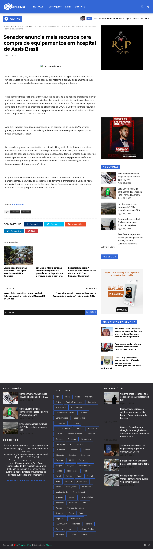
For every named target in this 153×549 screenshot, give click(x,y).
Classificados (79, 418)
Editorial (87, 449)
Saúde (82, 513)
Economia (74, 449)
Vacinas (72, 534)
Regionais (60, 513)
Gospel (90, 476)
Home (6, 27)
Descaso (59, 439)
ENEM (71, 460)
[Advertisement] (122, 94)
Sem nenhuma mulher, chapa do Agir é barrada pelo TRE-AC (114, 18)
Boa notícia (16, 27)
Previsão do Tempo (75, 508)
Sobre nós (12, 480)
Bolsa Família (76, 407)
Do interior (29, 27)
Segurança (60, 518)
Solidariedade (76, 518)
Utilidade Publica (87, 529)
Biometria (92, 402)
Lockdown (86, 486)
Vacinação (60, 534)
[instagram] (149, 545)
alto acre (89, 397)
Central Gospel (62, 418)
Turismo (59, 529)
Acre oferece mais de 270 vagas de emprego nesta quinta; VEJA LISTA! (132, 448)
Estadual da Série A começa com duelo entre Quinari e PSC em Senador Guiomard (82, 272)
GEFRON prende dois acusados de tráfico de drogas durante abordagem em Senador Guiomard (120, 362)
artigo (58, 402)
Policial (85, 502)
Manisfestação (62, 492)
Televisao (76, 524)
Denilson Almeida (74, 433)
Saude (71, 513)
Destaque (72, 439)
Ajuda (67, 397)
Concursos (74, 423)
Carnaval (83, 412)
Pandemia (60, 502)
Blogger (49, 545)
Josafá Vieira (82, 481)
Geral (79, 476)
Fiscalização (72, 471)
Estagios (70, 465)
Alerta (77, 397)
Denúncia (91, 433)
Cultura (59, 433)
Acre (67, 7)
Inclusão (68, 481)
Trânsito (88, 524)
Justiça (58, 486)
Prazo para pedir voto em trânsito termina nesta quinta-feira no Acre (128, 346)
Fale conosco (38, 480)
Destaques (55, 7)
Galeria (69, 476)
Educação (60, 455)
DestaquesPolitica (63, 444)
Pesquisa (73, 502)
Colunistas (60, 423)
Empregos (85, 455)
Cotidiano (79, 428)
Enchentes (60, 460)
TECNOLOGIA (61, 524)
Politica (59, 508)
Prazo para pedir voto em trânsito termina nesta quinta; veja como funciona (134, 479)
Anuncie (24, 480)
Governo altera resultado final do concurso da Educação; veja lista (129, 222)
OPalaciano (18, 204)
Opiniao (71, 497)
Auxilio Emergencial (74, 402)
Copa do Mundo (63, 428)
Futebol (86, 471)
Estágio (59, 465)
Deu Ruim (80, 444)
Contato (80, 7)
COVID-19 (92, 428)
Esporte (82, 460)
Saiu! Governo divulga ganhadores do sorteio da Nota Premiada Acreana (130, 192)
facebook (91, 312)
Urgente (71, 529)
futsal (58, 476)
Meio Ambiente (79, 492)
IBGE (58, 481)
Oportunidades (86, 497)
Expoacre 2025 (85, 465)
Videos (84, 534)
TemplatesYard (25, 545)
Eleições (72, 455)
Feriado (59, 471)
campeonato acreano (65, 412)
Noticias (38, 7)
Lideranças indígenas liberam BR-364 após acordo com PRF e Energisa (15, 272)
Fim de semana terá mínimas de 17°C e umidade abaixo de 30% (129, 207)
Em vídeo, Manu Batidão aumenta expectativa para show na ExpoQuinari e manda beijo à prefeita (50, 272)
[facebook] (145, 545)
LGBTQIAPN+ (71, 486)
